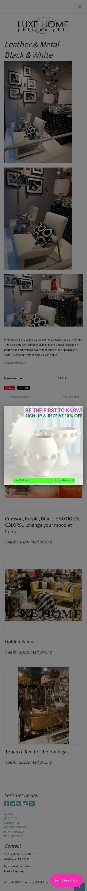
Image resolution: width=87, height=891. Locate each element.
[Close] (83, 406)
